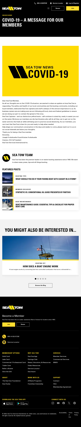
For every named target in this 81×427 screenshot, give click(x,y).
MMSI (55, 362)
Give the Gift (7, 372)
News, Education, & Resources (39, 362)
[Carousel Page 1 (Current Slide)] (35, 279)
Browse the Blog (40, 285)
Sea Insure (31, 372)
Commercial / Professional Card (14, 362)
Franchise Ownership (35, 384)
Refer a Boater (7, 368)
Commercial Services (61, 359)
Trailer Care (6, 365)
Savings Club (32, 359)
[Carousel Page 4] (43, 279)
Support (56, 378)
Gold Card (6, 356)
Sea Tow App (32, 356)
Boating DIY (41, 263)
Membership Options (11, 353)
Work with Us (33, 378)
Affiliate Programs (34, 381)
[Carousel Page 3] (40, 279)
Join (72, 8)
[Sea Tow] (12, 8)
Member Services (59, 356)
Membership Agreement (62, 387)
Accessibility (63, 412)
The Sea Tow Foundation (11, 381)
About (5, 378)
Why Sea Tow (33, 353)
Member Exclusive (23, 189)
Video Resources (34, 365)
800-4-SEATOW (42, 3)
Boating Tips (21, 176)
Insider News (7, 15)
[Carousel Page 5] (45, 279)
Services (56, 353)
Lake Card (6, 359)
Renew (58, 8)
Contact (56, 381)
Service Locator (58, 3)
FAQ (55, 384)
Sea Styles (6, 384)
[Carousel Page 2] (38, 279)
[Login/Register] (48, 8)
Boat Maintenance (23, 202)
